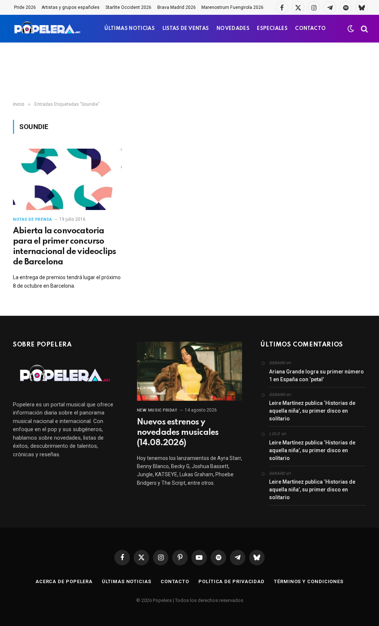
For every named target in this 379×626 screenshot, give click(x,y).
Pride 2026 (25, 7)
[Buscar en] (363, 28)
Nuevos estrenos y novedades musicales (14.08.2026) (178, 432)
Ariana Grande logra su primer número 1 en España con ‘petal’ (316, 375)
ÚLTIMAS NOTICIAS (129, 28)
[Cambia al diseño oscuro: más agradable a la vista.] (351, 29)
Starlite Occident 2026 (128, 7)
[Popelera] (48, 29)
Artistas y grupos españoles (70, 7)
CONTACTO (310, 28)
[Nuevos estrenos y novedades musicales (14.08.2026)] (189, 371)
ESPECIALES (272, 28)
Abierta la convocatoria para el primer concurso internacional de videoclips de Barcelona (64, 246)
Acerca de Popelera (64, 581)
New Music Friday (157, 410)
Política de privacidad (231, 581)
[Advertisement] (189, 72)
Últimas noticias (126, 581)
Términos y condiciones (308, 581)
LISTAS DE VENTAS (185, 28)
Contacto (175, 581)
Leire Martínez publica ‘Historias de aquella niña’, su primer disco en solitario (312, 411)
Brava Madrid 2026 (176, 7)
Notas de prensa (32, 219)
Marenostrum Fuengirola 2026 (232, 7)
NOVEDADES (233, 28)
